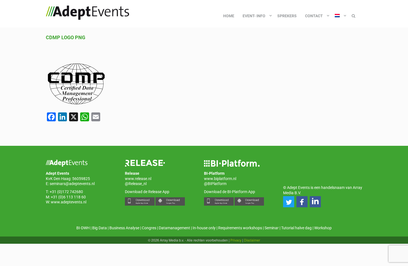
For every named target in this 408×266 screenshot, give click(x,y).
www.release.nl (138, 178)
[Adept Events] (87, 11)
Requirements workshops (240, 228)
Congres (149, 228)
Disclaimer (252, 240)
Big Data (99, 228)
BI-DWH (83, 228)
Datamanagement (174, 228)
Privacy (235, 240)
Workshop (323, 228)
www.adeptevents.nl (68, 202)
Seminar (272, 228)
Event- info (254, 16)
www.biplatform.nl (220, 178)
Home (228, 16)
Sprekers (287, 16)
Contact (314, 16)
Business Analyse (124, 228)
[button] (288, 201)
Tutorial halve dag (296, 228)
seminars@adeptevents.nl (72, 183)
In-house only (204, 228)
